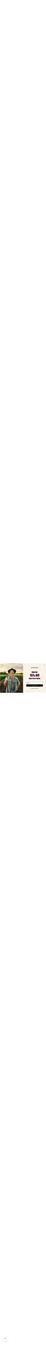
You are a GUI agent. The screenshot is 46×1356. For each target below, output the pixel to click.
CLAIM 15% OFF (34, 685)
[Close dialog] (44, 665)
